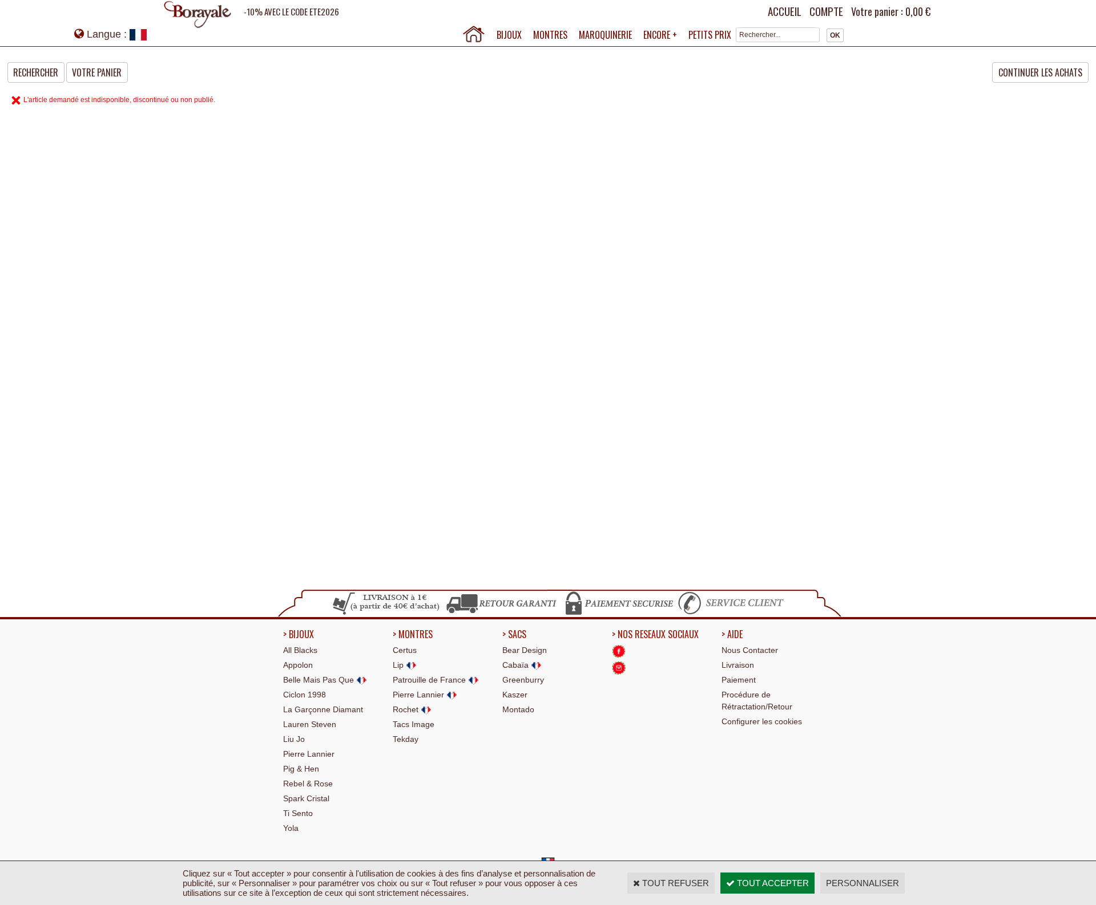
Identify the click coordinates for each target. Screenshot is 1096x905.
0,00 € (917, 11)
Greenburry (523, 679)
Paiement (739, 679)
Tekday (405, 739)
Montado (518, 709)
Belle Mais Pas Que (319, 679)
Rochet (407, 709)
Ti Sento (298, 813)
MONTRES (550, 35)
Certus (405, 650)
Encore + (660, 35)
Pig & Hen (301, 768)
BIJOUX (509, 35)
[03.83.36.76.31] (733, 613)
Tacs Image (413, 724)
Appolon (298, 664)
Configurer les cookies (762, 721)
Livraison (738, 664)
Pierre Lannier (309, 753)
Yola (291, 828)
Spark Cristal (306, 798)
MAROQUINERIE (605, 35)
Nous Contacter (750, 650)
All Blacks (300, 650)
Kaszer (514, 694)
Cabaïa (516, 664)
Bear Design (524, 650)
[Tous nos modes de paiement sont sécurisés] (618, 613)
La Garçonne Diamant (323, 709)
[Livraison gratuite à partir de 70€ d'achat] (387, 613)
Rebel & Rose (308, 783)
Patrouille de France (430, 679)
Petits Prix (709, 35)
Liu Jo (294, 739)
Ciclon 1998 (304, 694)
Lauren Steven (309, 724)
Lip (399, 664)
